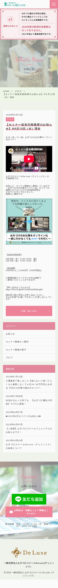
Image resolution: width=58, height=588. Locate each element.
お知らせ (10, 333)
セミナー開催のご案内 (17, 341)
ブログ (10, 119)
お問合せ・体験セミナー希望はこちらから (31, 512)
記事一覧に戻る (29, 311)
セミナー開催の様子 (16, 349)
